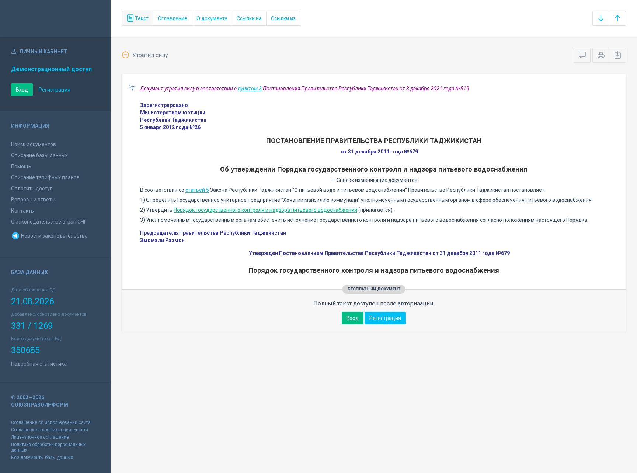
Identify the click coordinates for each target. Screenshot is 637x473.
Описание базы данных (39, 155)
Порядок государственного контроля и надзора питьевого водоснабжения (265, 210)
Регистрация (54, 90)
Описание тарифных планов (45, 177)
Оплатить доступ (32, 188)
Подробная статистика (39, 364)
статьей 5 (197, 190)
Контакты (23, 211)
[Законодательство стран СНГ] (55, 18)
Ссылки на (249, 18)
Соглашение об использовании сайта (51, 422)
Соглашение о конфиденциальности (49, 429)
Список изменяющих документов (376, 180)
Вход (22, 90)
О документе (211, 18)
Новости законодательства (54, 236)
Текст (141, 18)
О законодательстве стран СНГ (49, 222)
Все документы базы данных (42, 457)
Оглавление (172, 18)
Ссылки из (283, 18)
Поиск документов (33, 144)
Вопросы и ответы (33, 200)
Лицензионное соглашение (40, 437)
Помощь (21, 166)
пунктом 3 (250, 89)
